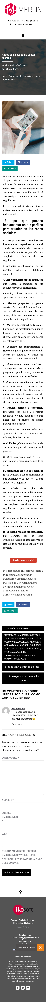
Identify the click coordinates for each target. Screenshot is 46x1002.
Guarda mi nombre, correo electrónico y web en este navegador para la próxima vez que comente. (22, 857)
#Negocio (8, 586)
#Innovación (10, 590)
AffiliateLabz (18, 708)
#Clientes (22, 590)
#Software (8, 578)
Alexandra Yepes (14, 69)
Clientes (30, 920)
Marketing (23, 629)
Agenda (14, 920)
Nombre (8, 800)
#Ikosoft (25, 570)
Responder (17, 724)
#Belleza (27, 594)
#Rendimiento (30, 582)
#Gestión (8, 582)
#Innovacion (11, 645)
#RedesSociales (11, 570)
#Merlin (27, 574)
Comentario (10, 757)
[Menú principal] (23, 35)
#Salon (8, 659)
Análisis (22, 920)
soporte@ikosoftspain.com (32, 895)
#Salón (17, 582)
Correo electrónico (8, 817)
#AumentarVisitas (24, 586)
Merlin (19, 539)
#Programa (36, 570)
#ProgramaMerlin (13, 574)
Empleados (18, 923)
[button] (40, 948)
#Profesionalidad (12, 594)
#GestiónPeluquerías (26, 578)
